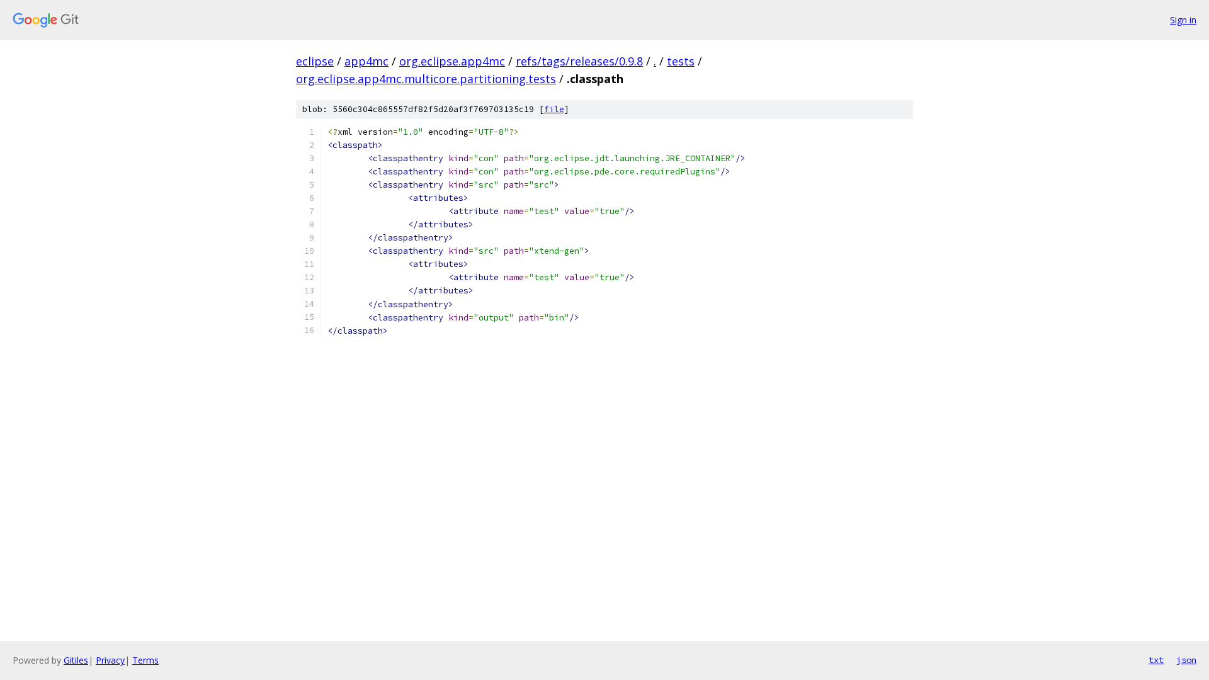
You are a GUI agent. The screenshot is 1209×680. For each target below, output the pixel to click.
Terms (145, 660)
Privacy (110, 660)
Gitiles (76, 660)
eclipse (315, 61)
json (1186, 660)
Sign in (1183, 20)
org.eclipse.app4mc (452, 61)
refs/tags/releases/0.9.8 (579, 61)
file (554, 109)
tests (681, 61)
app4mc (366, 61)
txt (1156, 660)
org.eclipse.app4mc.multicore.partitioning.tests (426, 78)
